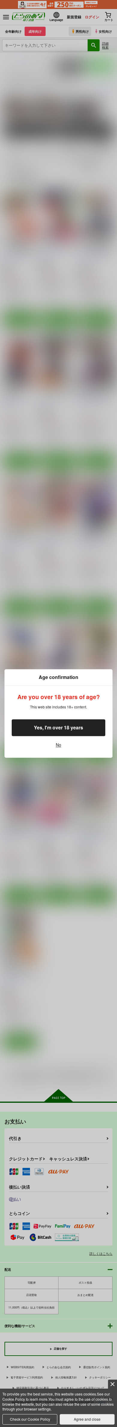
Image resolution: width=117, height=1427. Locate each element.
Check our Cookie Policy (30, 1419)
